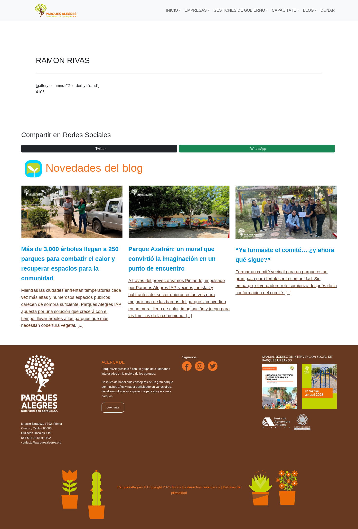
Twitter (100, 149)
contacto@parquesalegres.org (41, 442)
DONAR (327, 10)
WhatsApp (258, 149)
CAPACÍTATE (284, 10)
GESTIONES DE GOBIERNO (239, 10)
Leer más (113, 407)
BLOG (308, 10)
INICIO (172, 10)
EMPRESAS (196, 10)
